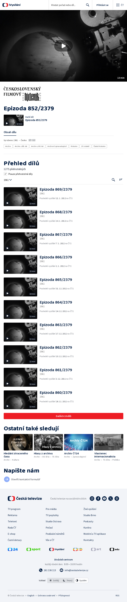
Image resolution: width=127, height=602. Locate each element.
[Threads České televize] (116, 498)
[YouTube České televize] (104, 498)
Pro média (51, 508)
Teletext (12, 521)
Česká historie (99, 146)
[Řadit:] (120, 179)
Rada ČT (12, 527)
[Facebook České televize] (98, 498)
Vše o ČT (50, 540)
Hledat (87, 5)
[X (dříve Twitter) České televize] (110, 498)
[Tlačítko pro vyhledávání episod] (113, 180)
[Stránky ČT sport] (33, 550)
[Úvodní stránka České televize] (25, 498)
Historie (74, 146)
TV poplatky (52, 515)
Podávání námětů (55, 533)
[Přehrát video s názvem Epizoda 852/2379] (63, 45)
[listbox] (67, 580)
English (31, 595)
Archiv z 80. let (21, 146)
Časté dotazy (15, 540)
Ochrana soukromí (46, 595)
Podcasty (88, 521)
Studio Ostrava (53, 521)
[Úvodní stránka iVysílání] (14, 5)
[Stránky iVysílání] (56, 550)
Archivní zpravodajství (57, 146)
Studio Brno (89, 515)
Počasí (49, 527)
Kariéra (87, 527)
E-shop (11, 533)
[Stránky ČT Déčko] (77, 550)
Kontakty (88, 540)
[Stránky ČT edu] (114, 550)
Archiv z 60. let (37, 146)
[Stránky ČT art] (96, 550)
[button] (63, 46)
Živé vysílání (89, 508)
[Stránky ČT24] (13, 550)
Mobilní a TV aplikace (94, 533)
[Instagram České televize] (92, 498)
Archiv (8, 146)
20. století (85, 146)
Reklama (12, 515)
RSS (117, 595)
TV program (14, 508)
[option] (54, 580)
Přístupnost (64, 595)
